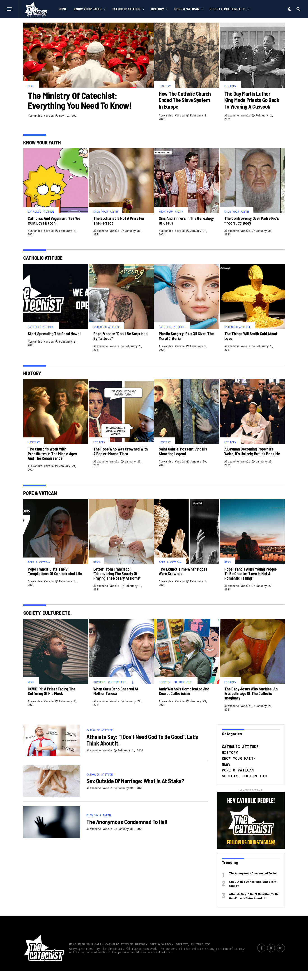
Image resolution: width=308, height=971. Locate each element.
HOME (63, 9)
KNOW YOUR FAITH (87, 9)
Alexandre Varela (41, 115)
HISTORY (157, 9)
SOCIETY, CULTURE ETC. (227, 9)
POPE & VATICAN (186, 9)
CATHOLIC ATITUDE (126, 9)
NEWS (226, 764)
